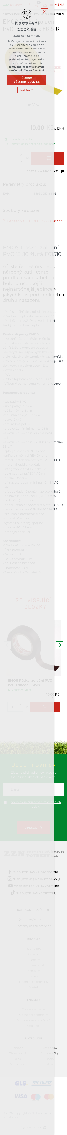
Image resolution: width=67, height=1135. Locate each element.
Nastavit (26, 90)
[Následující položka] (59, 645)
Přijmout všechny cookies (27, 79)
